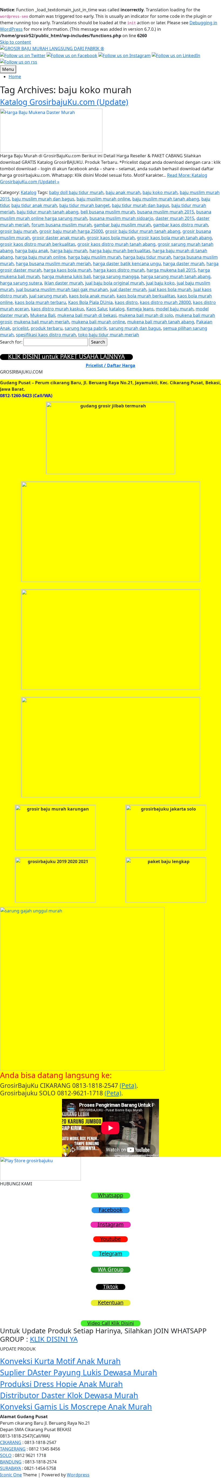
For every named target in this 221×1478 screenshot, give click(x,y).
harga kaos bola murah (67, 270)
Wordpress (78, 1475)
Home (15, 76)
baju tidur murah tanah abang (47, 212)
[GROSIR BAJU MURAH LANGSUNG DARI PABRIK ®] (52, 48)
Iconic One (11, 1475)
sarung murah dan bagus (135, 328)
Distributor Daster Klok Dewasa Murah (69, 1395)
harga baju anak (31, 251)
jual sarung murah (48, 296)
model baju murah (175, 309)
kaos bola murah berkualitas (146, 296)
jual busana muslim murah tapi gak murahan (62, 289)
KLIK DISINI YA (54, 1339)
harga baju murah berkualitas (119, 251)
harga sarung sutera (21, 283)
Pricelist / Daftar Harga (110, 365)
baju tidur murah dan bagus (140, 205)
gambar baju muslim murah (122, 225)
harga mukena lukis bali (66, 276)
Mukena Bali (42, 315)
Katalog (28, 192)
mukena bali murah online (98, 322)
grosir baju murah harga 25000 (71, 231)
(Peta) (128, 1085)
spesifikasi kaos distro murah (46, 335)
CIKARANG (10, 1442)
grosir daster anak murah (58, 238)
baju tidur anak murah (34, 205)
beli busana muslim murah (108, 212)
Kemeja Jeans (140, 309)
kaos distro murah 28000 (165, 302)
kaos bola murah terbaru (40, 302)
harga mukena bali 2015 (171, 270)
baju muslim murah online (103, 199)
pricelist (20, 328)
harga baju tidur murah (147, 257)
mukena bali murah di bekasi (86, 315)
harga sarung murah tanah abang (175, 276)
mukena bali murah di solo (146, 315)
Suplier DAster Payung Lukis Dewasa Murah (78, 1372)
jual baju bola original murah (114, 283)
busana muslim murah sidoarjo (121, 218)
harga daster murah (183, 263)
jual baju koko (160, 283)
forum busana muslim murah (62, 225)
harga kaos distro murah (119, 270)
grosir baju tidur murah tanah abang (142, 231)
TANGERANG (13, 1449)
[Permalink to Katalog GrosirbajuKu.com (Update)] (51, 130)
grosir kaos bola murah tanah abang (174, 238)
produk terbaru (47, 328)
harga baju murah (68, 251)
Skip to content (15, 42)
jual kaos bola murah (170, 289)
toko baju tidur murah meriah (108, 335)
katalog (117, 309)
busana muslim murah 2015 (165, 212)
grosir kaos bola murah (111, 238)
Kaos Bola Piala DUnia (90, 302)
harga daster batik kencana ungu (127, 263)
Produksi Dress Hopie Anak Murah (61, 1384)
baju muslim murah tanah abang (165, 199)
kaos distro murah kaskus (57, 309)
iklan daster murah (63, 283)
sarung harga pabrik (86, 328)
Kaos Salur (96, 309)
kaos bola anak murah (92, 296)
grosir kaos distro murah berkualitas (37, 244)
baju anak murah (123, 192)
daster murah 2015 (175, 218)
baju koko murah (160, 192)
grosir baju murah (18, 231)
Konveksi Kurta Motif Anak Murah (60, 1361)
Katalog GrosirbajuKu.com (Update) (64, 101)
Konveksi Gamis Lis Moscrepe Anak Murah (76, 1406)
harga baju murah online (40, 257)
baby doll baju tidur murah (76, 192)
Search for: (11, 342)
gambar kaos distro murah (180, 225)
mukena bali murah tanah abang (160, 322)
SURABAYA (10, 1468)
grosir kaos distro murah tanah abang (116, 244)
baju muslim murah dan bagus (43, 199)
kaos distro (126, 302)
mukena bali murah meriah (41, 322)
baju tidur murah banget (84, 205)
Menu (8, 69)
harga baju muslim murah (94, 257)
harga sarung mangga (116, 276)
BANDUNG (11, 1462)
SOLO (6, 1455)
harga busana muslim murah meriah (53, 263)
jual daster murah (128, 289)
